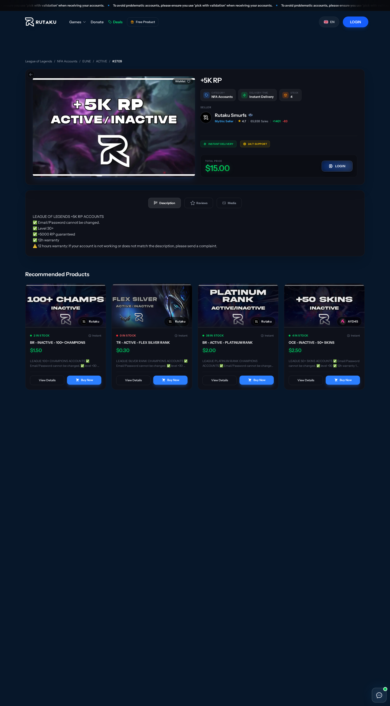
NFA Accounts (67, 61)
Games (75, 22)
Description (167, 203)
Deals (118, 22)
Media (232, 203)
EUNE (86, 61)
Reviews (201, 203)
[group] (114, 126)
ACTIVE (101, 61)
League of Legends (38, 61)
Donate (97, 22)
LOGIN (355, 22)
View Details (47, 380)
